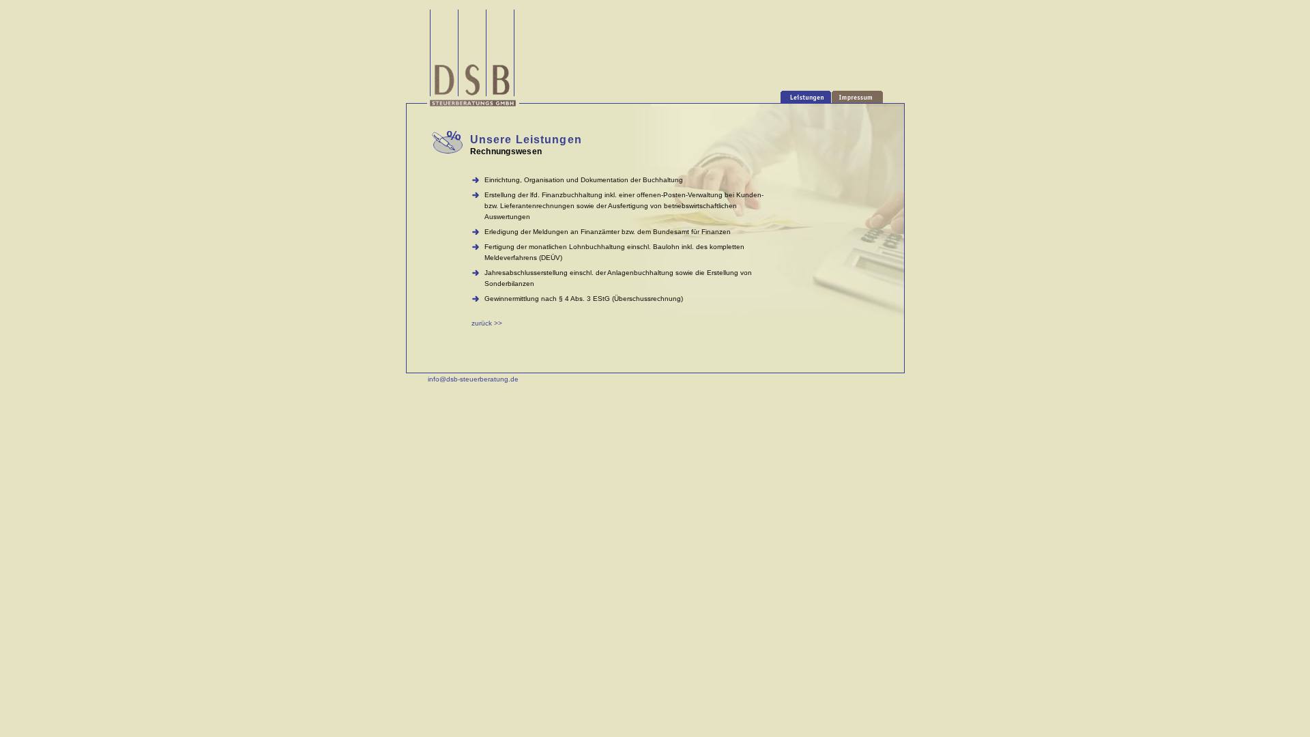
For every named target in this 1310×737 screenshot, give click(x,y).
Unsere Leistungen (526, 139)
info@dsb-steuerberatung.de (473, 379)
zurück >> (486, 323)
